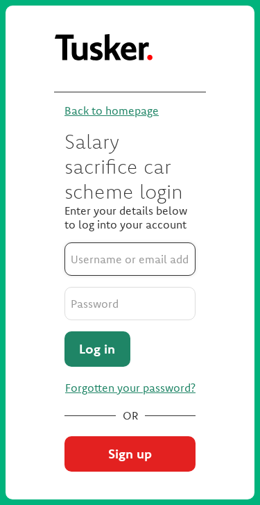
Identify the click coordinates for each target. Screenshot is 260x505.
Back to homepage (111, 110)
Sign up (130, 453)
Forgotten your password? (130, 388)
